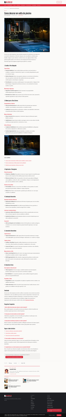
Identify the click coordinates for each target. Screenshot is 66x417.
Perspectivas (28, 5)
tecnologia (34, 5)
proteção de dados (24, 415)
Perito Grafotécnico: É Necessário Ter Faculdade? (16, 162)
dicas (5, 5)
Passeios (38, 5)
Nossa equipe (49, 398)
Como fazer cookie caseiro (11, 333)
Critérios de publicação (50, 400)
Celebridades (9, 5)
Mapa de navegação (50, 407)
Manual (8, 8)
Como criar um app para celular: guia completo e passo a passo (18, 160)
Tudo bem (58, 415)
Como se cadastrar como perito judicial (14, 330)
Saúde (14, 5)
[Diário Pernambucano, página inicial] (8, 2)
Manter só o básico (52, 415)
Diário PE (5, 8)
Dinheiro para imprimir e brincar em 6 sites (15, 165)
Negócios (18, 5)
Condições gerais (49, 405)
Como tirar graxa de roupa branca (13, 335)
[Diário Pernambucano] (8, 396)
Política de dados (49, 403)
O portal (48, 396)
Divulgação (23, 5)
